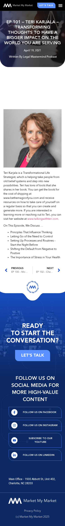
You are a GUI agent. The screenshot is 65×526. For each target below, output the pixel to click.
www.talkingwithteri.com (42, 219)
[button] (60, 5)
